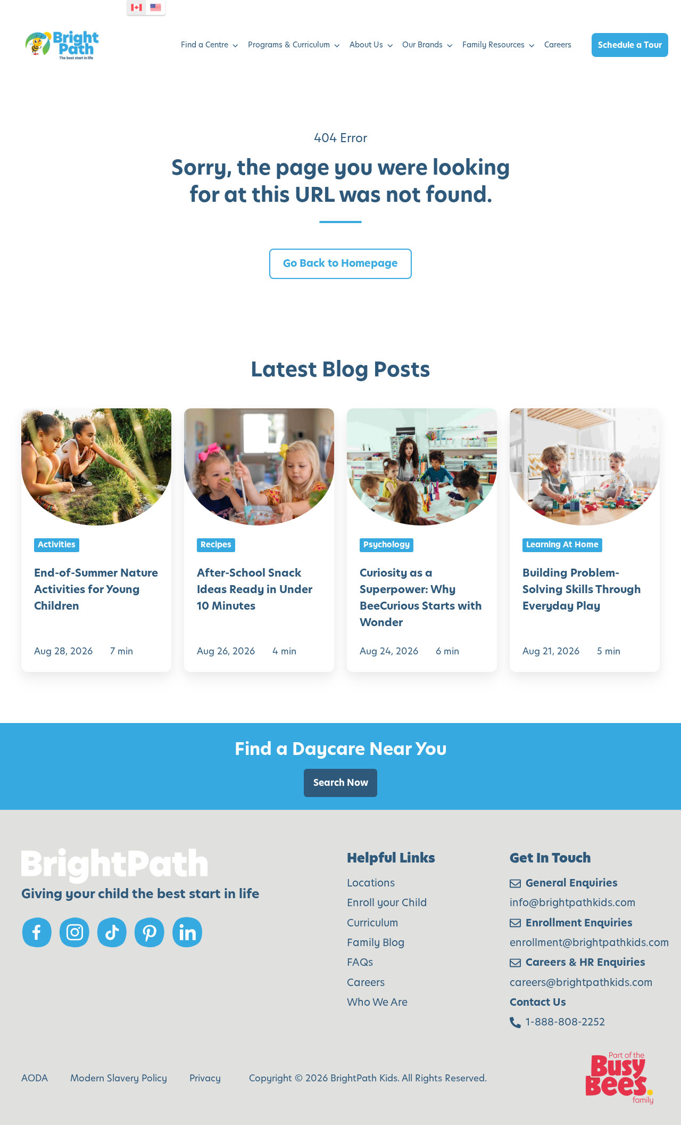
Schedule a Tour (630, 45)
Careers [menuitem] (557, 44)
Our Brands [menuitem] (422, 44)
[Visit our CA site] (136, 7)
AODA (34, 1078)
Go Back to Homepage (340, 263)
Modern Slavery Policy (118, 1078)
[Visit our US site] (155, 7)
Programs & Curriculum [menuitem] (289, 44)
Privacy (205, 1078)
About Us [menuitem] (366, 44)
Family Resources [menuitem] (493, 44)
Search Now (340, 782)
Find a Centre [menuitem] (204, 44)
